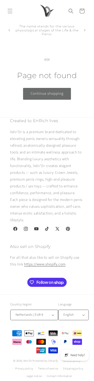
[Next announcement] (84, 30)
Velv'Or (27, 361)
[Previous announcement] (9, 30)
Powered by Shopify (45, 361)
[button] (10, 11)
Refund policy (72, 361)
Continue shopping (47, 93)
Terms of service (48, 368)
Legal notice (34, 376)
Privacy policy (24, 368)
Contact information (59, 376)
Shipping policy (73, 368)
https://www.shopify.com (45, 264)
